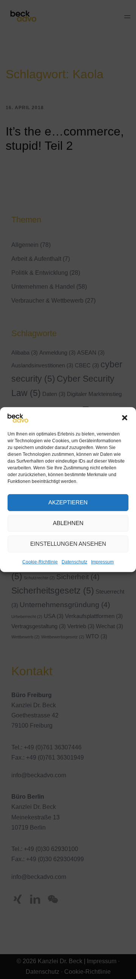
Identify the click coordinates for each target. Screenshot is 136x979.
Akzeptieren (68, 502)
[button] (124, 418)
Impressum (102, 562)
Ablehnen (68, 523)
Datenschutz (74, 562)
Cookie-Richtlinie (40, 562)
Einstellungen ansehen (68, 544)
